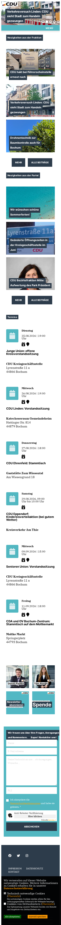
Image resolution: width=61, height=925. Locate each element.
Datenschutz (34, 868)
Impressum (15, 868)
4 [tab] (54, 21)
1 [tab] (43, 21)
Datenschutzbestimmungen (25, 803)
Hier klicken (35, 816)
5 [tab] (58, 21)
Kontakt (13, 871)
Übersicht (14, 896)
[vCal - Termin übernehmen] (23, 344)
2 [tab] (47, 21)
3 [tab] (50, 21)
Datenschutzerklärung (18, 888)
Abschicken (31, 826)
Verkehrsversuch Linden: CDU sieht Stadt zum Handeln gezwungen (27, 16)
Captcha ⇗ (48, 820)
